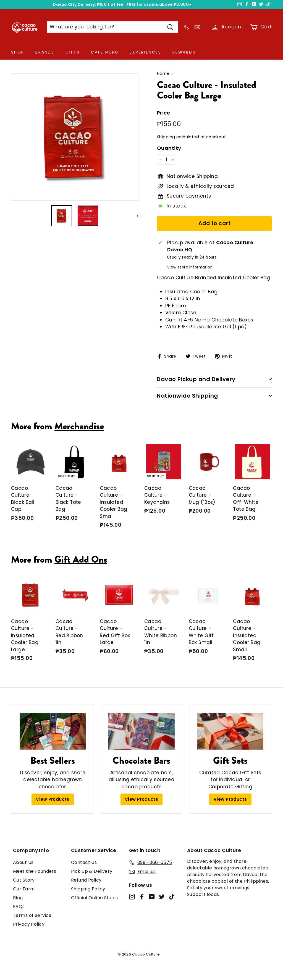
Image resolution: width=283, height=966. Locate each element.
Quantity (169, 148)
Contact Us (84, 862)
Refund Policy (86, 880)
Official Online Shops (94, 898)
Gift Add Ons (80, 559)
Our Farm (24, 889)
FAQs (19, 906)
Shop (17, 52)
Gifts (72, 52)
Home (163, 73)
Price (163, 112)
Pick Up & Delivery (91, 871)
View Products (52, 799)
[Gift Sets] (230, 731)
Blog (18, 898)
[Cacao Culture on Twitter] (162, 896)
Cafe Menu (105, 52)
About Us (23, 862)
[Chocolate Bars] (141, 731)
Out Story (24, 880)
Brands (44, 52)
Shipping (166, 137)
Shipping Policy (88, 889)
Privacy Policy (28, 924)
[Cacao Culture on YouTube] (152, 896)
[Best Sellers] (53, 731)
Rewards (184, 52)
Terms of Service (32, 915)
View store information (190, 267)
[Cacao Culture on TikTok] (172, 896)
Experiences (145, 52)
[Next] (135, 216)
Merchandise (79, 426)
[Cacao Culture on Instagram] (132, 896)
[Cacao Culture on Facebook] (142, 896)
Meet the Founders (34, 871)
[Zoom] (74, 137)
